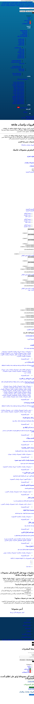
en (29, 113)
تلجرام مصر (21, 63)
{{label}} (25, 233)
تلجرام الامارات (21, 44)
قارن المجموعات (23, 558)
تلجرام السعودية (20, 57)
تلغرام (29, 27)
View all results (29, 11)
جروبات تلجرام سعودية (16, 62)
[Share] (31, 652)
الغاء (12, 558)
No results (22, 11)
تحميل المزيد (30, 339)
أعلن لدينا (28, 109)
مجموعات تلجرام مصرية (16, 67)
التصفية (32, 172)
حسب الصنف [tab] (27, 215)
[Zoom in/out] (28, 652)
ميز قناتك (25, 112)
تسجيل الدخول (30, 117)
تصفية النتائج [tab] (27, 213)
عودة (29, 290)
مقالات (28, 104)
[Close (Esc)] (33, 652)
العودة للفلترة (30, 329)
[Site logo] (17, 6)
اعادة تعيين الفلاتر (26, 255)
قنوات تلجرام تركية (17, 74)
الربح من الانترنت (22, 107)
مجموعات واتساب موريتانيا (18, 103)
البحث (32, 255)
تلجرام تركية (21, 70)
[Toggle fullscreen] (30, 652)
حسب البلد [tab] (28, 216)
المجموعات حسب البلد (22, 36)
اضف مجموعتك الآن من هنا (17, 612)
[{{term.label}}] (31, 229)
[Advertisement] (17, 190)
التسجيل (23, 117)
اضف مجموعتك (30, 116)
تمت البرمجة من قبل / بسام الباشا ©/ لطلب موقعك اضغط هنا (18, 639)
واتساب (28, 76)
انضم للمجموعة (25, 359)
